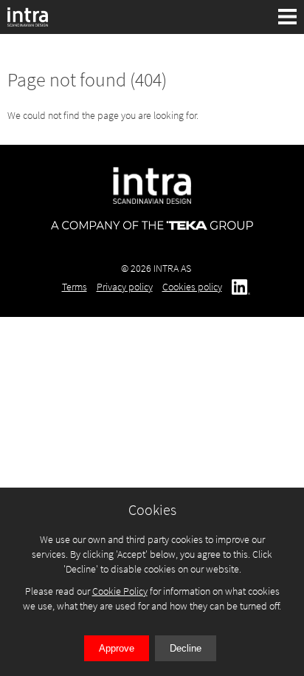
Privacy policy (125, 286)
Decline (185, 648)
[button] (287, 16)
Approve (116, 648)
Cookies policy (192, 286)
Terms (74, 286)
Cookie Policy (120, 591)
